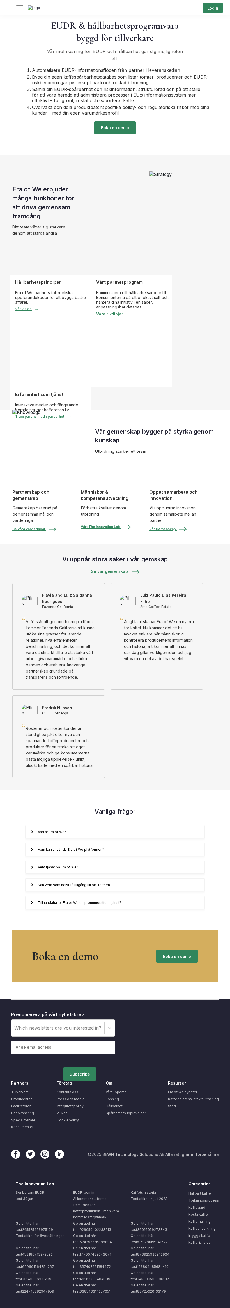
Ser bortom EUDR (30, 1192)
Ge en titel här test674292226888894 (92, 1239)
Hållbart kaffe (199, 1193)
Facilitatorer (21, 1106)
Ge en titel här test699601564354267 (35, 1263)
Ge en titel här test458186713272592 (34, 1251)
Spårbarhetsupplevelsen (126, 1113)
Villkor (62, 1113)
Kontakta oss (67, 1092)
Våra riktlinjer (109, 314)
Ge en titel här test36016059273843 (149, 1226)
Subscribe (80, 1074)
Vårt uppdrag (116, 1092)
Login (212, 8)
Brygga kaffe (199, 1235)
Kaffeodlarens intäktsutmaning (193, 1099)
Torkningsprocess (203, 1200)
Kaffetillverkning (202, 1228)
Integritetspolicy (70, 1106)
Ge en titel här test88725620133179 (148, 1288)
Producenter (21, 1099)
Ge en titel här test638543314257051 (92, 1288)
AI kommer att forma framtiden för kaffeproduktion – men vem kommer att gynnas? (96, 1208)
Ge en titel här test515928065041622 (149, 1239)
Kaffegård (196, 1207)
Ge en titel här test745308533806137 (150, 1276)
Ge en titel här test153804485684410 (150, 1263)
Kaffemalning (199, 1221)
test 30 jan (24, 1199)
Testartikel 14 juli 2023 (149, 1199)
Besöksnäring (22, 1113)
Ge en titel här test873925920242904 (150, 1251)
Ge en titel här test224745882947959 (35, 1288)
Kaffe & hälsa (199, 1242)
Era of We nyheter (182, 1092)
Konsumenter (22, 1127)
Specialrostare (23, 1120)
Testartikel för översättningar (40, 1236)
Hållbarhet (114, 1106)
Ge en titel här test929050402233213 (92, 1226)
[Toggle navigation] (19, 8)
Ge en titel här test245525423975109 (34, 1226)
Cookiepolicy (68, 1120)
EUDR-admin (83, 1192)
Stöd (172, 1106)
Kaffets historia (143, 1192)
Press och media (70, 1099)
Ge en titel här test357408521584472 (92, 1263)
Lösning (112, 1099)
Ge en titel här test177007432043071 (92, 1251)
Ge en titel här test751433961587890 (35, 1276)
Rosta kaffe (198, 1214)
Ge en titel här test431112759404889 (91, 1276)
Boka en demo (115, 127)
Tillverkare (20, 1092)
